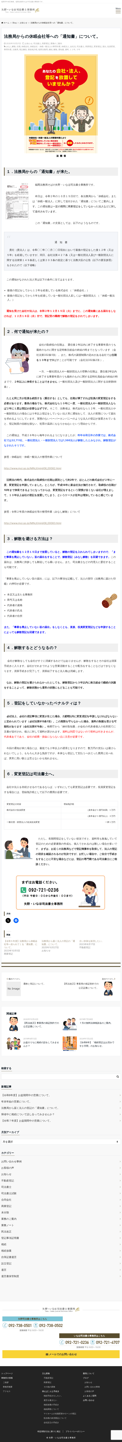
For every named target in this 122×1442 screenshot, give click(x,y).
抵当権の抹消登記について (55, 1418)
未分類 (5, 1212)
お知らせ (28, 43)
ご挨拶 (6, 1382)
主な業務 (46, 1373)
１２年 (72, 49)
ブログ (86, 1378)
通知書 (61, 49)
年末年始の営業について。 (16, 1101)
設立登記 (6, 1263)
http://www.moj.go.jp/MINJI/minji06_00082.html (32, 468)
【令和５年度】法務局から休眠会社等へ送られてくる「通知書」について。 (20, 944)
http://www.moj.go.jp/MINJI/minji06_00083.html (32, 523)
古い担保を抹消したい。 (91, 941)
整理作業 (8, 49)
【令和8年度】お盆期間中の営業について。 (26, 1095)
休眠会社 (25, 46)
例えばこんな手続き (50, 1391)
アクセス (6, 1391)
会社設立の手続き (51, 1422)
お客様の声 (7, 1167)
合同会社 (6, 1199)
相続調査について (51, 1409)
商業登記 (46, 43)
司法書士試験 (9, 1193)
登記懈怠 (23, 49)
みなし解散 (11, 46)
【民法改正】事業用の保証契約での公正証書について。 (41, 1025)
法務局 (15, 49)
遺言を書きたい (50, 1400)
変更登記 (98, 46)
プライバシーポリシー (75, 1431)
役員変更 (111, 46)
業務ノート (7, 1225)
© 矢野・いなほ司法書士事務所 (61, 1437)
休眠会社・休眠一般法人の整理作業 (45, 46)
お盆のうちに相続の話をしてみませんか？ (41, 1044)
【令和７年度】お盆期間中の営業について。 (26, 1120)
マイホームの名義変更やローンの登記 (60, 1413)
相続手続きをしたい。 (53, 1396)
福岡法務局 (43, 49)
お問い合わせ (88, 1400)
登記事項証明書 (10, 1237)
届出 (104, 46)
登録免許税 (32, 49)
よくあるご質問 (89, 1396)
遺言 (3, 1269)
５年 (78, 49)
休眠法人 (65, 46)
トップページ (7, 1373)
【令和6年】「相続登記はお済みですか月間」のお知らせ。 (96, 1044)
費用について (88, 1373)
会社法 (73, 46)
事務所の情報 (7, 1378)
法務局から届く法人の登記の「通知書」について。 (30, 1107)
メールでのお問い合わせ (63, 1354)
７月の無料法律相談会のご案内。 (96, 1023)
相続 (3, 1244)
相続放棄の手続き (51, 1404)
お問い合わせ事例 (11, 1161)
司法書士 (37, 43)
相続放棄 (6, 1250)
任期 (18, 46)
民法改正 (6, 1231)
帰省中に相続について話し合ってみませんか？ (28, 1114)
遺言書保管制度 (10, 1276)
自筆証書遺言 (9, 1257)
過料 (67, 49)
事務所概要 (7, 1387)
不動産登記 (7, 1180)
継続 (51, 49)
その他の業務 (49, 1387)
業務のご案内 (56, 43)
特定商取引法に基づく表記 (48, 1431)
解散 (55, 49)
